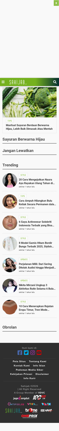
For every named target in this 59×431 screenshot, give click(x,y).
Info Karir (30, 378)
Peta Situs (19, 361)
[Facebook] (20, 352)
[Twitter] (26, 352)
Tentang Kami (37, 361)
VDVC (41, 392)
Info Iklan (39, 365)
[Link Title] (4, 82)
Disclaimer (42, 374)
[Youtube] (39, 352)
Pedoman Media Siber (29, 370)
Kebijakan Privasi (21, 374)
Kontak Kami (22, 365)
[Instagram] (32, 352)
